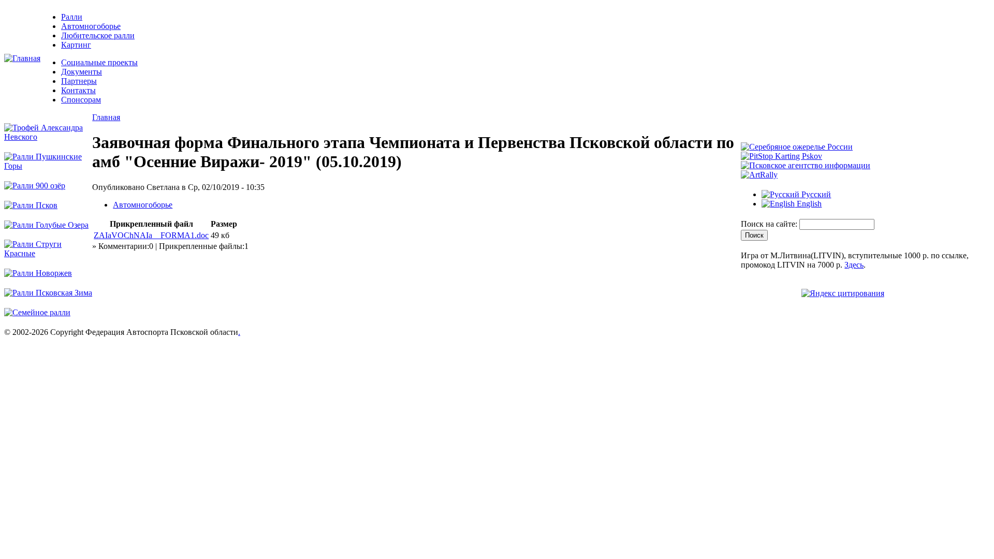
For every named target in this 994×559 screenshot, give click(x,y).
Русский (815, 194)
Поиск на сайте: (770, 223)
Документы (81, 71)
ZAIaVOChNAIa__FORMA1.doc (151, 235)
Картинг (76, 44)
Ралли (71, 16)
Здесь (854, 264)
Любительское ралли (98, 35)
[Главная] (22, 58)
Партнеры (79, 81)
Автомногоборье (91, 26)
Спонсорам (81, 99)
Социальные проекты (99, 62)
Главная (106, 117)
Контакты (78, 90)
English (808, 203)
